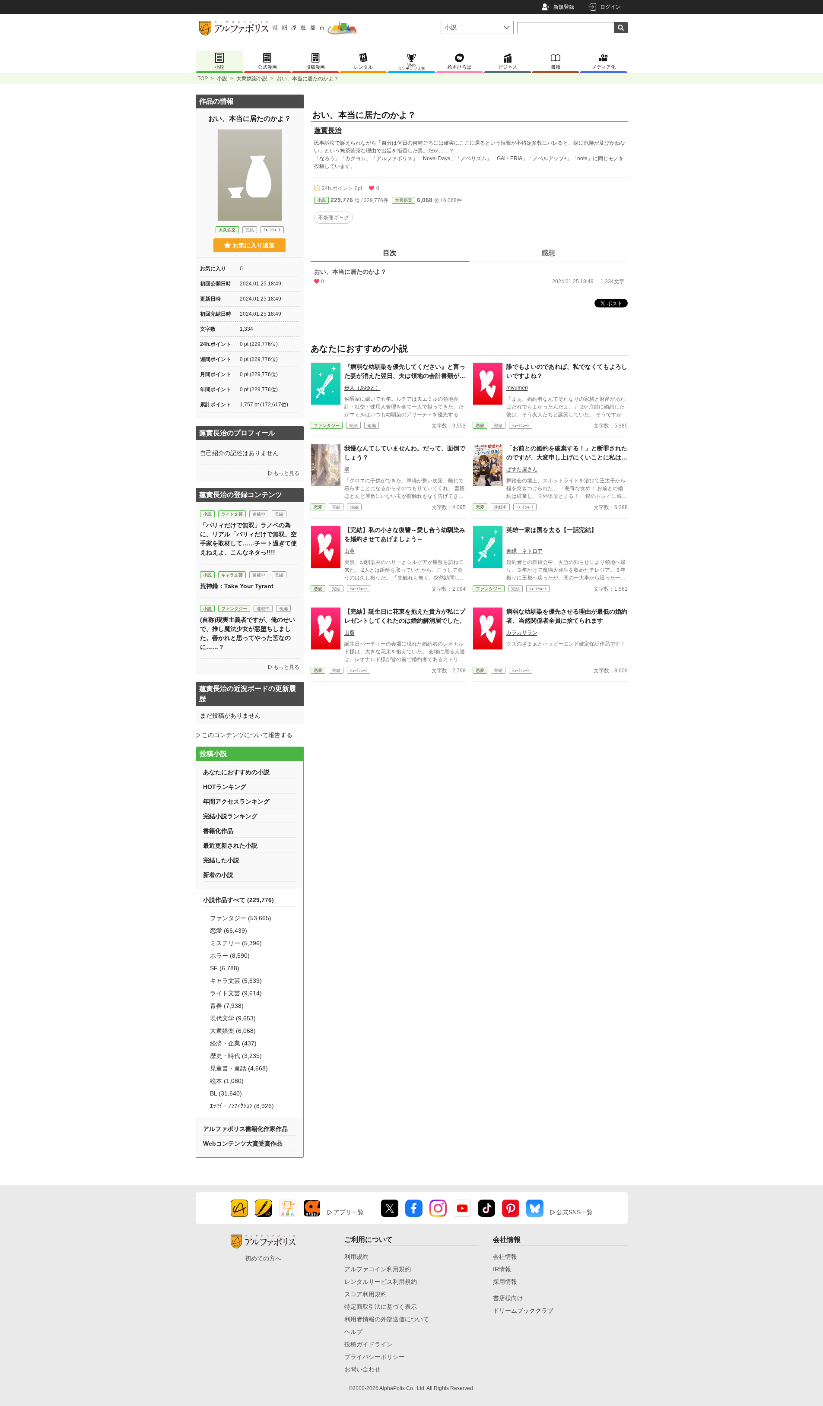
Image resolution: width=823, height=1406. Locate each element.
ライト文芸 (232, 514)
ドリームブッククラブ (523, 1310)
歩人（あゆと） (362, 388)
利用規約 (356, 1256)
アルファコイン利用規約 (377, 1269)
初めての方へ (263, 1258)
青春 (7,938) (227, 1005)
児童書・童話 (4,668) (239, 1068)
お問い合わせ (362, 1369)
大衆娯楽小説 (251, 79)
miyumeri (517, 388)
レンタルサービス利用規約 (380, 1281)
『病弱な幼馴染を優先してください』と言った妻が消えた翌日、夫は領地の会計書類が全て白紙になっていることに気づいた (404, 375)
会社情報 (505, 1256)
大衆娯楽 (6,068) (233, 1030)
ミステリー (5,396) (236, 943)
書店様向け (508, 1298)
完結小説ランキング (230, 816)
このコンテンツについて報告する (247, 735)
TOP (202, 79)
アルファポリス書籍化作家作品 (245, 1128)
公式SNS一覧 (574, 1212)
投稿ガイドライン (368, 1344)
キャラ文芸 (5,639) (236, 980)
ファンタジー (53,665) (240, 918)
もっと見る (286, 473)
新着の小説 (218, 874)
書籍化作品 (218, 830)
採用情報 (505, 1281)
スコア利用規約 (365, 1294)
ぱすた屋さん (521, 469)
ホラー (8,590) (230, 955)
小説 (222, 79)
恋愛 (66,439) (228, 930)
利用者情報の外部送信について (386, 1319)
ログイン (610, 7)
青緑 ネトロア (524, 551)
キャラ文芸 (232, 575)
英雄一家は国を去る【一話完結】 (551, 529)
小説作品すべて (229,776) (238, 899)
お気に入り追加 (253, 245)
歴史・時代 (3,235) (236, 1055)
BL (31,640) (226, 1093)
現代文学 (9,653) (233, 1018)
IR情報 (502, 1269)
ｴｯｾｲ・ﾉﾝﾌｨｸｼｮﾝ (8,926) (242, 1105)
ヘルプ (353, 1331)
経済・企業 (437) (233, 1043)
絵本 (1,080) (227, 1080)
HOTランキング (224, 786)
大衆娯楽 (403, 200)
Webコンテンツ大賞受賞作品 (243, 1143)
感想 (548, 252)
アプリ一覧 (349, 1212)
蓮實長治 (328, 130)
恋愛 (480, 425)
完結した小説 (221, 860)
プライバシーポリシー (374, 1356)
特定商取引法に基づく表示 (380, 1306)
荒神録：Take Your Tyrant (236, 586)
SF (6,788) (224, 968)
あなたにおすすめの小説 (236, 772)
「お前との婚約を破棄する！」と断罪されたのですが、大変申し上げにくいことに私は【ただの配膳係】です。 (566, 457)
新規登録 (563, 7)
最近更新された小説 (230, 845)
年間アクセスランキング (236, 801)
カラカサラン (521, 633)
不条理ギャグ (333, 218)
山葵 (349, 551)
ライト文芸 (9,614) (236, 993)
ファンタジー (327, 425)
